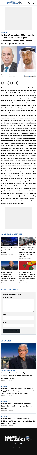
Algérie (4, 32)
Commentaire (7, 297)
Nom (5, 314)
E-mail (5, 322)
